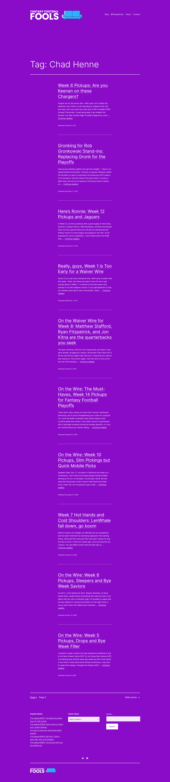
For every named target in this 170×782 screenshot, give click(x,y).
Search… (109, 714)
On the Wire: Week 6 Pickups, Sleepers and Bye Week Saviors (84, 580)
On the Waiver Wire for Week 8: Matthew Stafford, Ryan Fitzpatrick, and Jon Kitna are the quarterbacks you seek (85, 331)
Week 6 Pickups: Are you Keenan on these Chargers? (83, 91)
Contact (136, 14)
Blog (107, 14)
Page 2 (42, 697)
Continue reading (65, 118)
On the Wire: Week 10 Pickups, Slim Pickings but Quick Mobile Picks (84, 460)
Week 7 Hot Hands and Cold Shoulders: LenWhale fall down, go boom (84, 520)
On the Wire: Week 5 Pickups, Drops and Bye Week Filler (81, 641)
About (128, 14)
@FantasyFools (117, 14)
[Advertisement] (85, 43)
